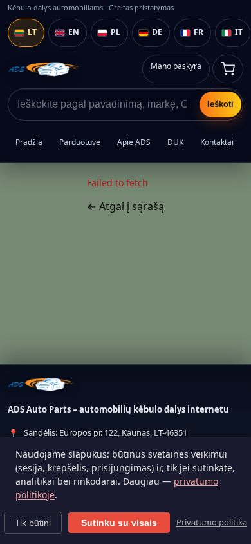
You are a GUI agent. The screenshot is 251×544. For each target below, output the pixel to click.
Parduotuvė (79, 142)
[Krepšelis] (227, 69)
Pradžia (28, 142)
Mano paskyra (176, 66)
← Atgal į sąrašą (125, 206)
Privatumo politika (211, 522)
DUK (175, 142)
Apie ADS (134, 142)
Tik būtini (33, 523)
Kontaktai (217, 142)
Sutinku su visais (119, 523)
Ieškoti (220, 104)
